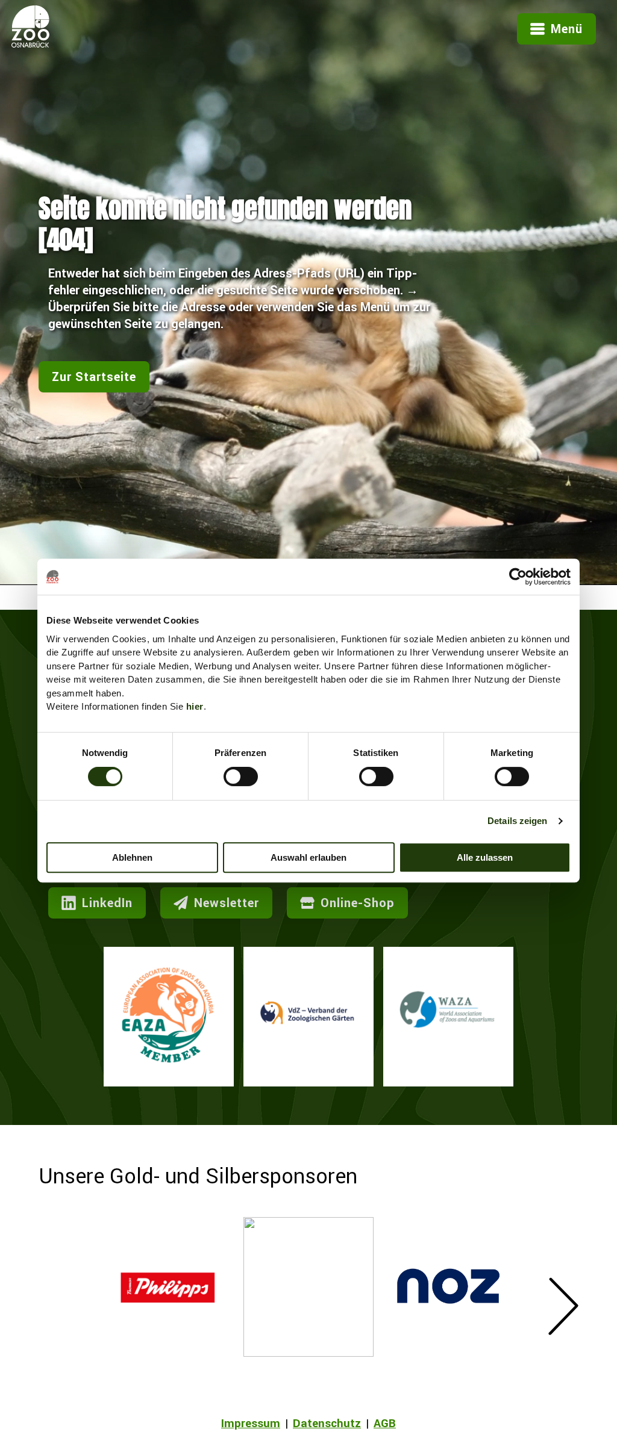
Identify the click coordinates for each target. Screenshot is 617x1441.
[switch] (241, 776)
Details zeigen (517, 821)
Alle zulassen (485, 857)
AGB (385, 1423)
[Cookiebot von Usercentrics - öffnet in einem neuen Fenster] (518, 577)
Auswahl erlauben (308, 857)
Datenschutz (327, 1423)
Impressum (250, 1423)
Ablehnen (132, 857)
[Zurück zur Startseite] (30, 43)
